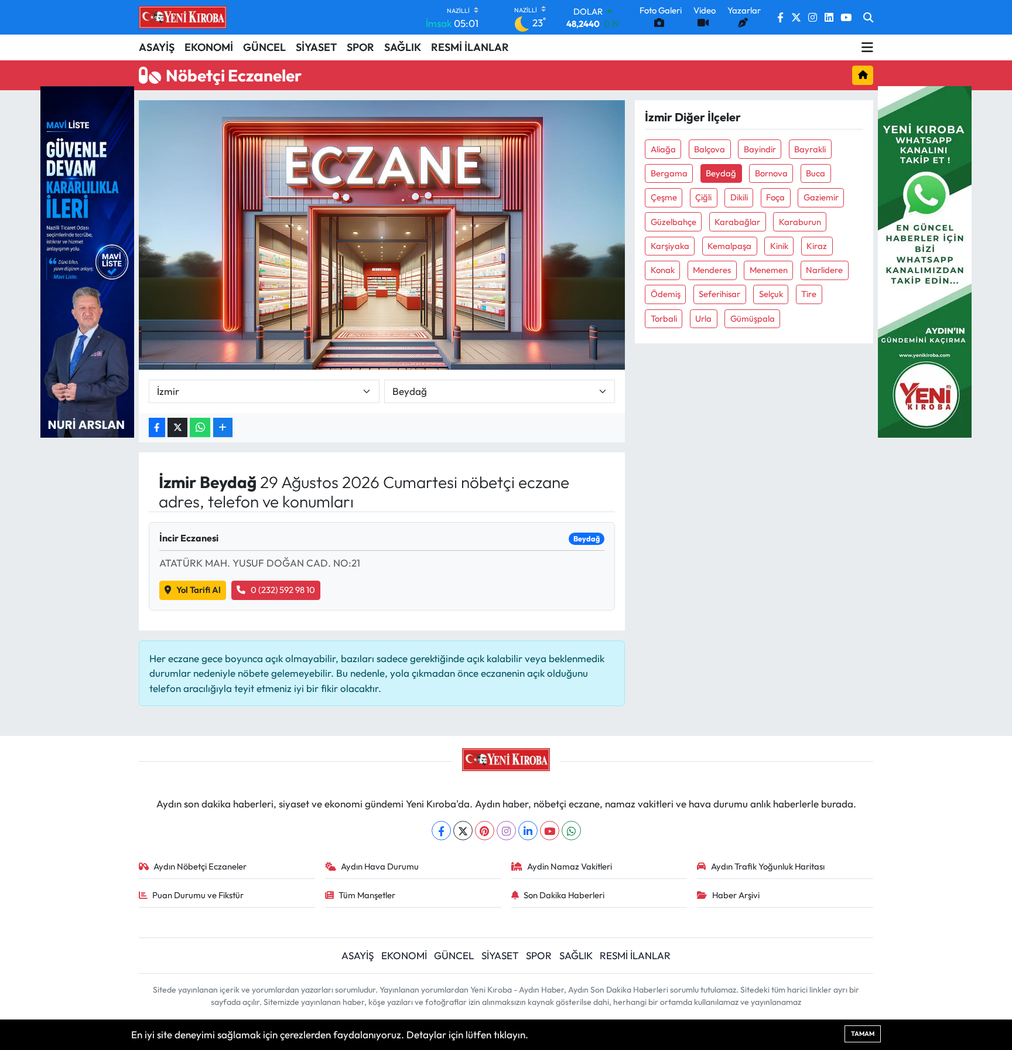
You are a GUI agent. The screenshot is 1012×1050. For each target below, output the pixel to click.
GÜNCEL (264, 47)
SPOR (360, 47)
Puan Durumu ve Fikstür (198, 895)
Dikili (739, 197)
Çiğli (703, 197)
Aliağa (663, 149)
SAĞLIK (402, 47)
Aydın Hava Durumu (380, 866)
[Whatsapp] (571, 830)
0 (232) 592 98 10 (283, 589)
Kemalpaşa (729, 245)
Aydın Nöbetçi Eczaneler (200, 866)
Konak (663, 269)
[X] (463, 830)
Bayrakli (810, 149)
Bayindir (760, 149)
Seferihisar (719, 293)
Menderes (712, 269)
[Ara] (868, 17)
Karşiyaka (670, 245)
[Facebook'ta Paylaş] (157, 427)
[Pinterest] (484, 830)
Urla (703, 318)
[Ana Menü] (867, 47)
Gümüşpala (752, 318)
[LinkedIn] (528, 830)
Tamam (862, 1033)
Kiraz (816, 245)
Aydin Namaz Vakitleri (569, 866)
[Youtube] (549, 830)
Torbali (664, 318)
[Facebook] (441, 830)
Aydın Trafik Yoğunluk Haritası (768, 866)
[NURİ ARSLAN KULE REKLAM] (87, 260)
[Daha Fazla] (223, 427)
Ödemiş (666, 293)
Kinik (779, 245)
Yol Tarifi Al (198, 589)
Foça (775, 197)
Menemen (769, 269)
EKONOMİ (208, 47)
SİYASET (316, 47)
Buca (815, 173)
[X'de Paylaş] (177, 427)
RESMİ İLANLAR (470, 47)
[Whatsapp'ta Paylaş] (200, 427)
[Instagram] (506, 830)
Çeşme (664, 197)
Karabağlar (737, 221)
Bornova (771, 173)
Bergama (669, 173)
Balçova (709, 149)
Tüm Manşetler (367, 895)
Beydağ (721, 173)
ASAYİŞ (157, 47)
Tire (808, 293)
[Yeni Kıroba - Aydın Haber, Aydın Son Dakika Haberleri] (183, 17)
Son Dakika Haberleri (564, 895)
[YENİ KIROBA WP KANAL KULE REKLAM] (925, 260)
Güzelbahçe (673, 221)
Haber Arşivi (736, 895)
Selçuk (771, 293)
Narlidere (824, 269)
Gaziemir (821, 197)
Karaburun (800, 221)
